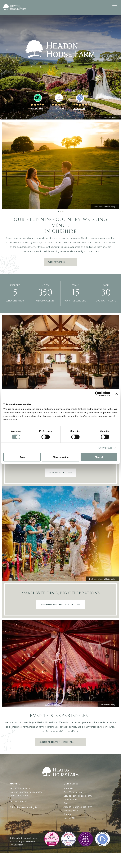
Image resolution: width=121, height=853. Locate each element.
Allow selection (60, 457)
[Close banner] (117, 394)
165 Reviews (79, 108)
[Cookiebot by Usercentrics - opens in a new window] (97, 393)
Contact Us (69, 817)
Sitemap (67, 814)
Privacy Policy (17, 844)
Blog (65, 803)
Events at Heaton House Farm (56, 742)
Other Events (70, 799)
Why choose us (56, 262)
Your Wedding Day (72, 792)
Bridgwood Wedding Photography (102, 579)
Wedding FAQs (70, 810)
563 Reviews (37, 108)
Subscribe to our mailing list (24, 807)
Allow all (99, 457)
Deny (22, 457)
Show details (105, 448)
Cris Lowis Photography (108, 117)
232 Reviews (58, 108)
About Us (68, 788)
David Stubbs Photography (104, 206)
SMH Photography (108, 704)
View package (56, 472)
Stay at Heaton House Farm (77, 795)
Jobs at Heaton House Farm (77, 806)
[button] (114, 7)
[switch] (45, 437)
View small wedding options (56, 604)
